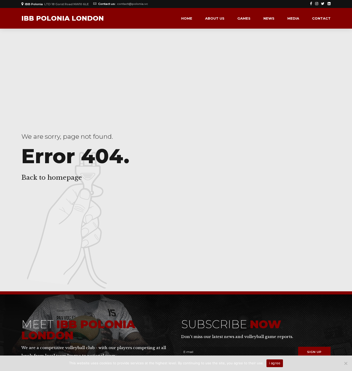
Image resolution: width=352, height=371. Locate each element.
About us (214, 18)
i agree (275, 363)
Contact (321, 18)
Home (186, 18)
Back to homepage (51, 178)
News (268, 18)
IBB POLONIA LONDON (62, 18)
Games (243, 18)
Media (293, 18)
